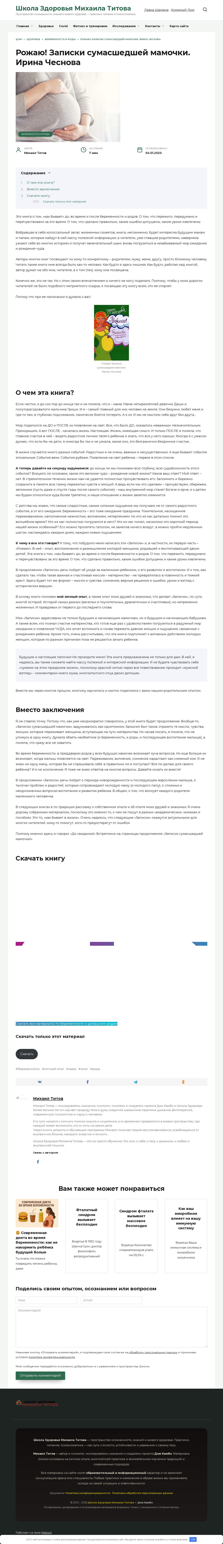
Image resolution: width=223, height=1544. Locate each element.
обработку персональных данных (153, 1352)
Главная (23, 26)
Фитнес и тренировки (90, 26)
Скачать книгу (38, 196)
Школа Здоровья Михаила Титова (73, 8)
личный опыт (54, 1069)
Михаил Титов (48, 1098)
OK (193, 1539)
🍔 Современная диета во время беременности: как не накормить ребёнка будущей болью (36, 1242)
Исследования (124, 26)
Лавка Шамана (156, 10)
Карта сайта (179, 26)
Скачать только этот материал (64, 201)
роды (96, 1069)
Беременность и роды (35, 134)
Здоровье (46, 26)
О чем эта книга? (41, 183)
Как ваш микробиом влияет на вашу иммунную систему (186, 1218)
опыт (84, 1069)
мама (72, 1069)
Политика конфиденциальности (88, 1493)
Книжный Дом (182, 10)
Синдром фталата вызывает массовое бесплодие (136, 1218)
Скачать (26, 1054)
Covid (63, 26)
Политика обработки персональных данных (142, 1493)
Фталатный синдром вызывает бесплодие (86, 1217)
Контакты (152, 26)
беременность (29, 1069)
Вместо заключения (43, 189)
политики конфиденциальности (51, 1357)
